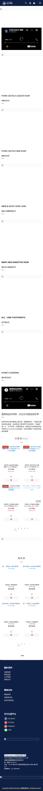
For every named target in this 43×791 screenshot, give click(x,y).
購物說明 (7, 694)
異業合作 (7, 679)
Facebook (11, 718)
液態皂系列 (6, 101)
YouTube (11, 722)
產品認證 (7, 674)
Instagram (11, 726)
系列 (8, 322)
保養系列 (13, 211)
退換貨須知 (8, 697)
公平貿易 (7, 677)
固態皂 (4, 156)
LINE (9, 730)
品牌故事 (7, 672)
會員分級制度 (9, 700)
